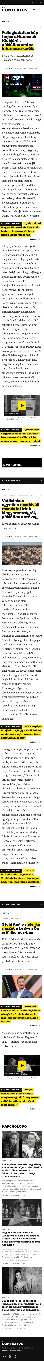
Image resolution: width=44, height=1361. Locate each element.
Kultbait (6, 21)
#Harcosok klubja (16, 27)
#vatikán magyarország (26, 495)
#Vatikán (13, 495)
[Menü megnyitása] (39, 9)
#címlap (5, 27)
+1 (40, 918)
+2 (40, 27)
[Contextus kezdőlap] (14, 9)
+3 (40, 495)
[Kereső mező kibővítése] (33, 9)
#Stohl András (15, 918)
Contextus (6, 68)
